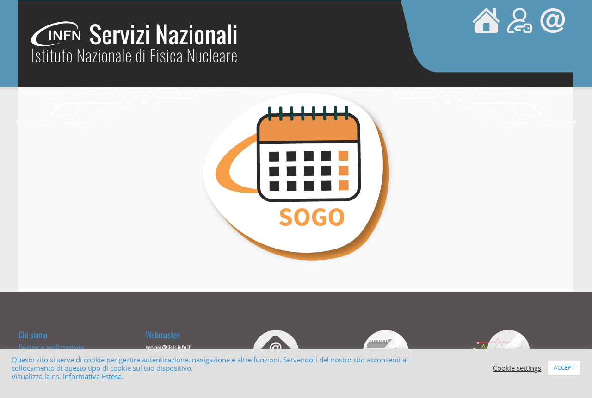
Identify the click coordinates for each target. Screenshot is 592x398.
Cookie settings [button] (517, 368)
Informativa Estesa (92, 376)
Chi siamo (33, 335)
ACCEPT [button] (564, 367)
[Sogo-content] (296, 92)
